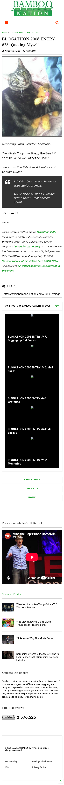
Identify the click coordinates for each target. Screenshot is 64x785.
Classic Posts (11, 594)
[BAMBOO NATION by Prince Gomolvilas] (32, 14)
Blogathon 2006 (33, 33)
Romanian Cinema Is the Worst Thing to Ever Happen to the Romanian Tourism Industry (37, 657)
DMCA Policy (10, 761)
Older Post (32, 488)
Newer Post (32, 479)
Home (4, 33)
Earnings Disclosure (42, 761)
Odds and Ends (17, 33)
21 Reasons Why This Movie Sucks (34, 638)
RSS (6, 767)
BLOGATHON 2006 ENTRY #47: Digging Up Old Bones (27, 338)
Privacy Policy (39, 767)
